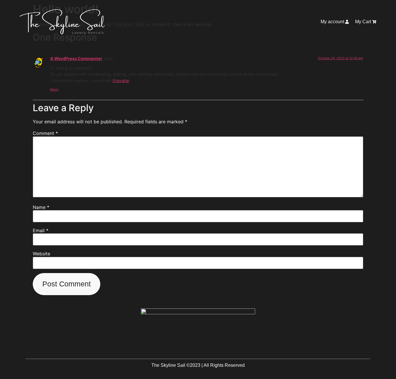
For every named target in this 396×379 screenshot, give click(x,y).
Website (41, 253)
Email (40, 230)
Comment (45, 133)
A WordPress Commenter (76, 58)
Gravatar (120, 80)
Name (41, 207)
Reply (54, 89)
